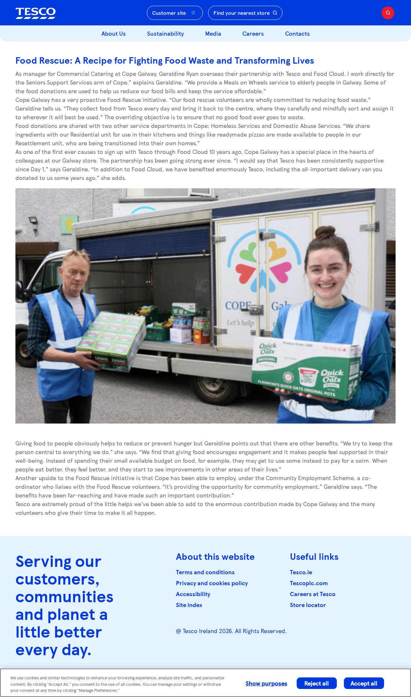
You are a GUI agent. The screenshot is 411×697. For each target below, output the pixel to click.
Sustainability (165, 33)
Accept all (364, 683)
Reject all (316, 683)
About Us (113, 33)
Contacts (297, 33)
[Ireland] (35, 12)
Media (213, 33)
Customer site (169, 12)
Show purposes (266, 683)
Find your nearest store (242, 12)
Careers (253, 33)
